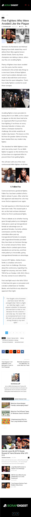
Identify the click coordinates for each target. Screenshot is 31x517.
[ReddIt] (11, 351)
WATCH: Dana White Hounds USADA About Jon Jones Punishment (18, 476)
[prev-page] (3, 428)
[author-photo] (16, 381)
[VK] (22, 351)
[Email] (14, 351)
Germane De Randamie (7, 342)
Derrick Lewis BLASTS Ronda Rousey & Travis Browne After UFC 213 (15, 453)
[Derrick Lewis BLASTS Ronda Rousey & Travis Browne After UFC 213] (15, 442)
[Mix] (18, 351)
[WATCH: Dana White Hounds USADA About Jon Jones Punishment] (6, 477)
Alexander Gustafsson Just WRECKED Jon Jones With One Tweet (23, 363)
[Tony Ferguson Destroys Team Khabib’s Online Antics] (6, 485)
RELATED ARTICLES (8, 399)
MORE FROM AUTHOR (20, 399)
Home (3, 15)
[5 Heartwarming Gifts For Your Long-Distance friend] (6, 421)
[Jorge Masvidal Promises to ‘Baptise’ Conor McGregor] (6, 469)
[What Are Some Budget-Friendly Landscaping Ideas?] (6, 405)
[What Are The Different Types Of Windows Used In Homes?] (6, 413)
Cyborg (22, 338)
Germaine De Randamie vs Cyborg (10, 340)
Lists (7, 15)
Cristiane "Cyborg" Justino (13, 338)
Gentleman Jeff (7, 26)
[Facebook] (3, 351)
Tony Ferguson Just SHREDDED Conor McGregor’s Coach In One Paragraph (7, 364)
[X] (7, 351)
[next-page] (5, 428)
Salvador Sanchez (6, 457)
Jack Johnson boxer (19, 342)
